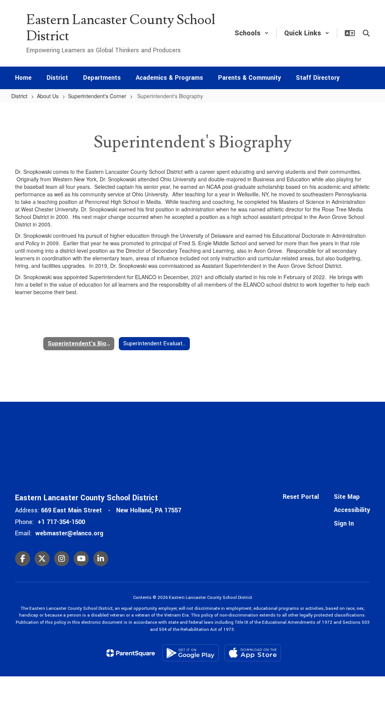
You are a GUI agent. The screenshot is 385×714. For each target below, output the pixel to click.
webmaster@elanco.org (69, 533)
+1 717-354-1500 (61, 522)
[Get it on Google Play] (190, 652)
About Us (48, 96)
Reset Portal (301, 496)
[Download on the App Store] (252, 652)
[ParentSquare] (131, 653)
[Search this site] (366, 33)
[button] (252, 33)
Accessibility (352, 510)
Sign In (344, 523)
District (19, 96)
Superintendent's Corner (97, 96)
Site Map (347, 496)
